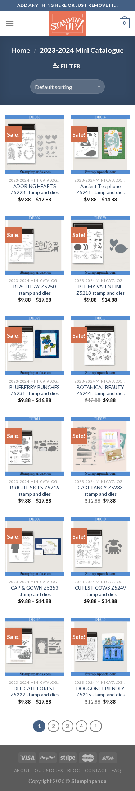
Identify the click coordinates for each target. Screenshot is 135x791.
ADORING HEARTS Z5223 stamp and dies (34, 189)
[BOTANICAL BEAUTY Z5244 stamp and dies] (100, 345)
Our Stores (49, 770)
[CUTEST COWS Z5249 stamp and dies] (100, 546)
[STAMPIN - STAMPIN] (67, 23)
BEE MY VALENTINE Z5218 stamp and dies (100, 290)
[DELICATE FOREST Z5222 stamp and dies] (34, 647)
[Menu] (9, 23)
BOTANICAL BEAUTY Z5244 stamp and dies (100, 390)
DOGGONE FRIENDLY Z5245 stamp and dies (100, 692)
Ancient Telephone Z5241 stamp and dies (100, 189)
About (22, 770)
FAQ (116, 770)
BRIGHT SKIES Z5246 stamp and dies (34, 491)
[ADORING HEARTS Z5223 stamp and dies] (34, 144)
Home (20, 50)
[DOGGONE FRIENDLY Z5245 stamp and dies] (100, 647)
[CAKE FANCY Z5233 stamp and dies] (100, 446)
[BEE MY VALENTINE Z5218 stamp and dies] (100, 245)
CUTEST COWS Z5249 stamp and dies (100, 591)
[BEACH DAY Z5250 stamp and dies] (34, 245)
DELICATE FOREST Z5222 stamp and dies (34, 692)
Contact (96, 770)
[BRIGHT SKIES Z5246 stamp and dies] (34, 446)
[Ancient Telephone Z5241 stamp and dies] (100, 144)
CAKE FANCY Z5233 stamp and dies (100, 491)
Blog (73, 770)
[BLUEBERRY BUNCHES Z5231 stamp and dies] (34, 345)
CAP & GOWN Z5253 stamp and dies (34, 591)
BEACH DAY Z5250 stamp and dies (34, 290)
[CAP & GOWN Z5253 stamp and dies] (34, 546)
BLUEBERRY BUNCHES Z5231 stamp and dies (34, 390)
